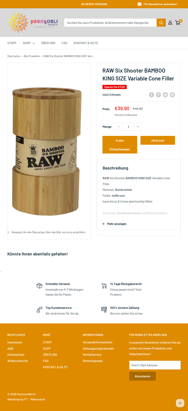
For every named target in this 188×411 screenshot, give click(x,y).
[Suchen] (161, 23)
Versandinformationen (97, 342)
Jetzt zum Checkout (157, 141)
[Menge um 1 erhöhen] (138, 127)
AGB (10, 348)
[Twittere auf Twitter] (165, 94)
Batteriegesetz (93, 361)
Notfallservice (92, 354)
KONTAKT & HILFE (86, 43)
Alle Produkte (32, 56)
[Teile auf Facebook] (151, 94)
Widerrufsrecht (17, 361)
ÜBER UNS (48, 43)
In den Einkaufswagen (119, 144)
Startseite (13, 56)
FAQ (64, 43)
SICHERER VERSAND (94, 4)
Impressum (14, 342)
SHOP (27, 43)
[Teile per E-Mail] (172, 94)
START (12, 43)
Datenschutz (15, 354)
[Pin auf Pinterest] (158, 94)
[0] (177, 22)
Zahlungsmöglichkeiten (98, 348)
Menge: (107, 126)
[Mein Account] (170, 23)
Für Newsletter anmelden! (160, 4)
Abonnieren (142, 376)
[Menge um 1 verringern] (118, 127)
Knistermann (111, 94)
